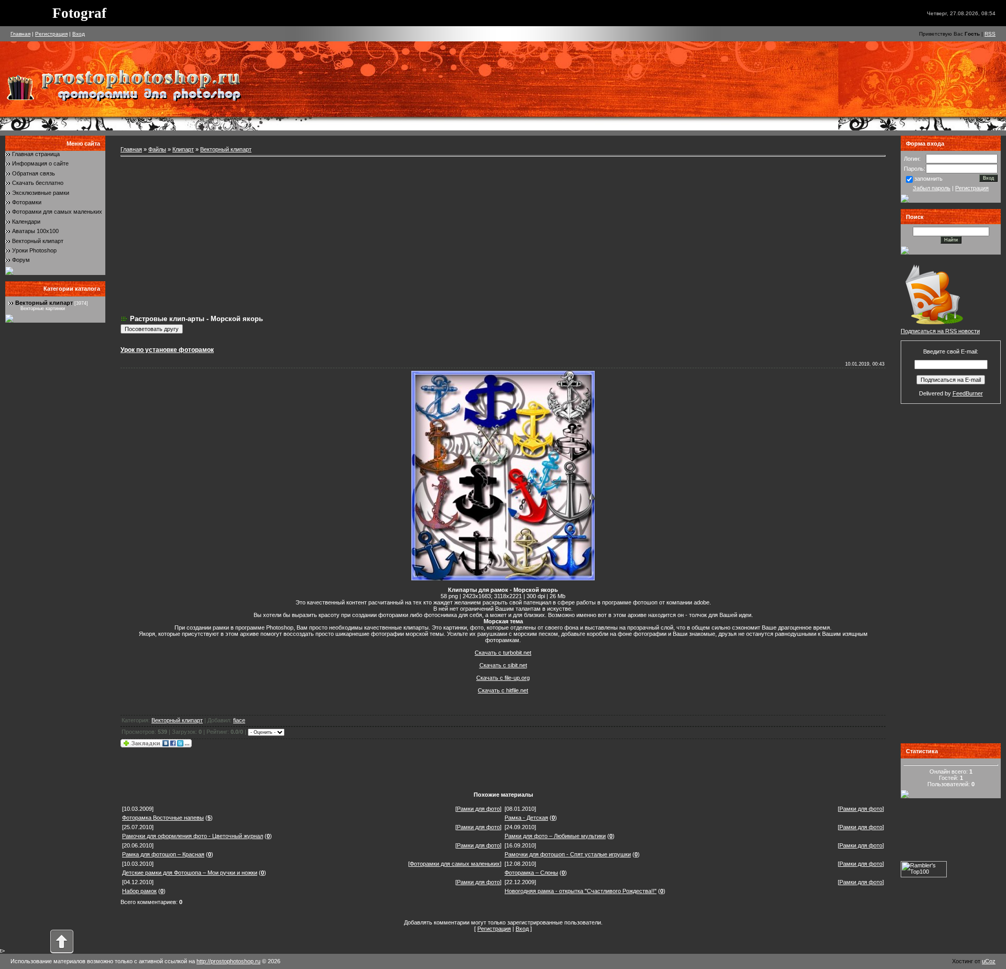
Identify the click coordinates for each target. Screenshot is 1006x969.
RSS (990, 34)
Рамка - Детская (526, 817)
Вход (78, 34)
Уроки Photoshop (34, 250)
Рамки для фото (478, 809)
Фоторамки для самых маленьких (57, 211)
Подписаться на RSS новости (940, 331)
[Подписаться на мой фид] (934, 326)
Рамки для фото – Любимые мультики (555, 836)
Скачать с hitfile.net (503, 690)
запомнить (928, 178)
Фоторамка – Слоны (531, 872)
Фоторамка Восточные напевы (163, 817)
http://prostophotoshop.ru (228, 961)
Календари (26, 221)
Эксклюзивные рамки (40, 193)
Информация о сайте (40, 163)
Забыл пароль (931, 188)
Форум (21, 260)
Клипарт (183, 149)
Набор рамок (139, 891)
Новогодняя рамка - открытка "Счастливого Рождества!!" (581, 891)
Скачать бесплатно (37, 183)
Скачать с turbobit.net (503, 652)
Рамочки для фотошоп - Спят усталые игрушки (568, 854)
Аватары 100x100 (35, 231)
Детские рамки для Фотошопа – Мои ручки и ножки (189, 872)
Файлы (157, 149)
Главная (20, 34)
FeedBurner (968, 393)
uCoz (989, 961)
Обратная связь (33, 173)
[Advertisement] (503, 235)
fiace (239, 720)
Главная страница (36, 154)
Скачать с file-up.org (503, 678)
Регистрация (51, 34)
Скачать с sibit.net (503, 665)
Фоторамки (26, 202)
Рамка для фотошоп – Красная (163, 854)
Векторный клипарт (37, 241)
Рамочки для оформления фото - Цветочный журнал (192, 836)
